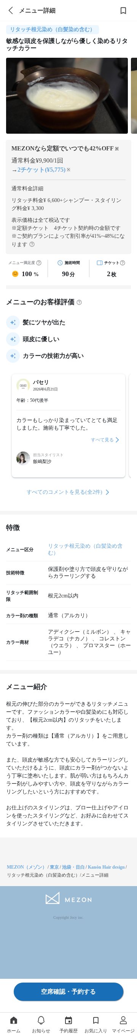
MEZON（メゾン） (27, 867)
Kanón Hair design (106, 867)
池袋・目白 (73, 867)
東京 (54, 867)
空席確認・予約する (68, 991)
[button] (122, 263)
